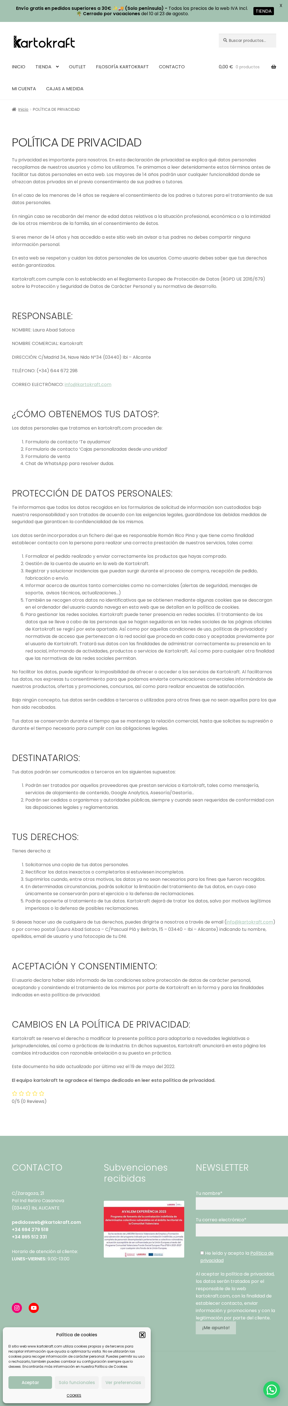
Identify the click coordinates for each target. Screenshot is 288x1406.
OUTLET (77, 67)
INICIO (18, 67)
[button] (142, 1335)
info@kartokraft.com (88, 384)
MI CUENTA (24, 88)
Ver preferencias (123, 1382)
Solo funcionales (77, 1382)
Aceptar (30, 1382)
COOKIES (74, 1395)
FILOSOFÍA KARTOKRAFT (122, 67)
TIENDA (43, 67)
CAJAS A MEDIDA (65, 88)
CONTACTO (172, 67)
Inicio (23, 109)
